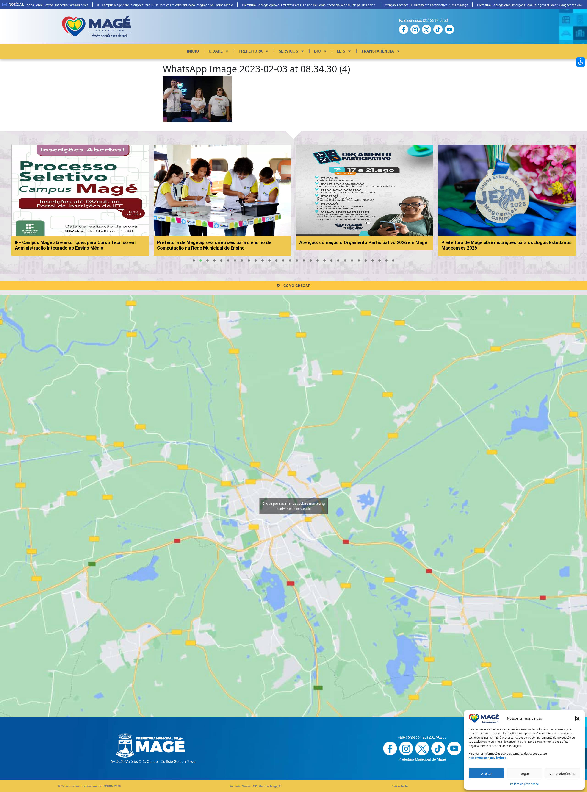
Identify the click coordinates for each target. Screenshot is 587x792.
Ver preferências (562, 773)
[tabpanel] (159, 200)
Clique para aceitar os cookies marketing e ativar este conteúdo (293, 506)
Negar (524, 773)
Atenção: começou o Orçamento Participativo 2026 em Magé (398, 5)
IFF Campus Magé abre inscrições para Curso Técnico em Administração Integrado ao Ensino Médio (137, 5)
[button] (578, 718)
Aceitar (486, 773)
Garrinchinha (399, 786)
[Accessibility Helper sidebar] (580, 62)
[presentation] (193, 260)
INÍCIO (193, 51)
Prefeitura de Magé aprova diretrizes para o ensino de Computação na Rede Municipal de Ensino (281, 5)
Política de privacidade (524, 784)
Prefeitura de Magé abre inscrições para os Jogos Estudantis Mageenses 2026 (503, 5)
